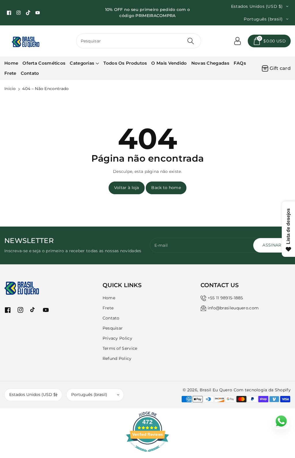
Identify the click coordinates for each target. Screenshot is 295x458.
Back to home (166, 187)
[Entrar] (237, 41)
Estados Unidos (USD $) (33, 394)
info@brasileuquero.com (233, 308)
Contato (111, 318)
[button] (269, 41)
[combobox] (138, 41)
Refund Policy (117, 358)
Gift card (280, 68)
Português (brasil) (89, 394)
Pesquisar (113, 328)
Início (10, 88)
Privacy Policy (117, 338)
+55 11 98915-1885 (225, 297)
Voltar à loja (126, 187)
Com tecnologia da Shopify (262, 389)
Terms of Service (120, 348)
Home (109, 297)
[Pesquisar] (191, 41)
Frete (108, 308)
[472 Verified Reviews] (147, 454)
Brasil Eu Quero (216, 389)
